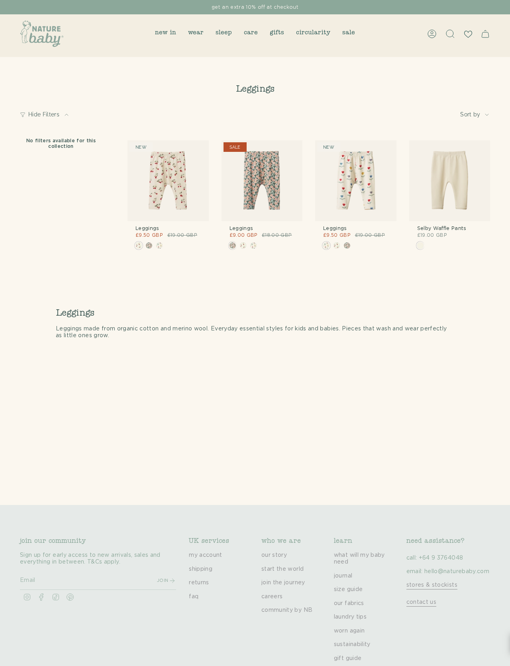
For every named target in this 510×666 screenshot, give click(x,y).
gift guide (348, 658)
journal (343, 576)
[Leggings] (168, 181)
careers (271, 596)
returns (199, 582)
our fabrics (349, 603)
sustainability (352, 644)
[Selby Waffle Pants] (449, 181)
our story (274, 555)
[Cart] (485, 34)
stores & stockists (431, 585)
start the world (282, 569)
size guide (348, 589)
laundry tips (350, 617)
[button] (165, 33)
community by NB (286, 610)
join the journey (283, 582)
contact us (421, 602)
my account (205, 555)
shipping (200, 569)
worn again (349, 631)
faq (193, 596)
